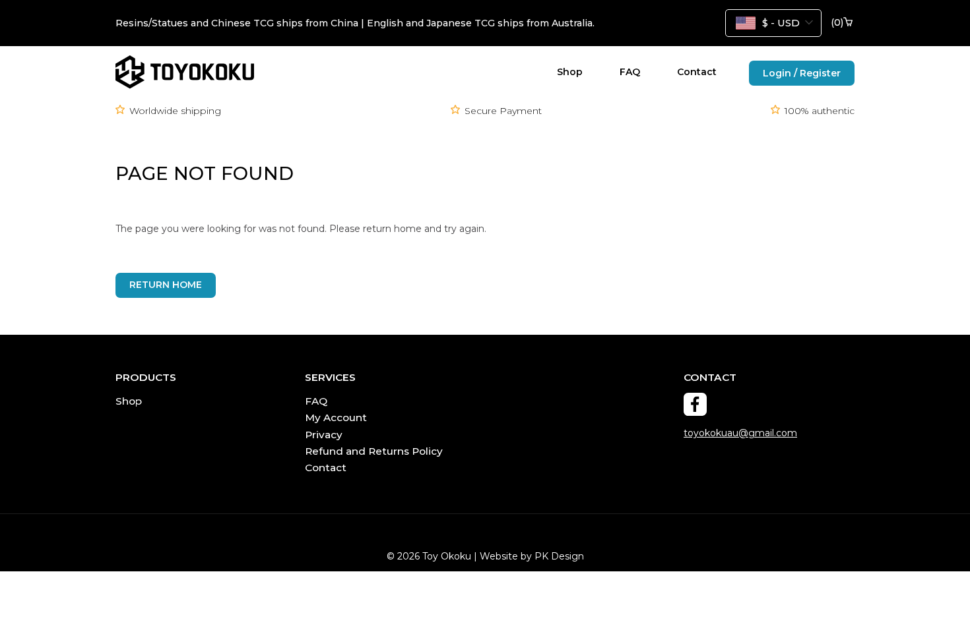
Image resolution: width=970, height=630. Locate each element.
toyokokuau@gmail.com (740, 433)
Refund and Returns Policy (374, 451)
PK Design (559, 556)
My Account (336, 417)
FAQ (630, 72)
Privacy (323, 434)
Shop (570, 72)
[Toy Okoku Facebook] (695, 404)
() (837, 22)
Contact (697, 72)
